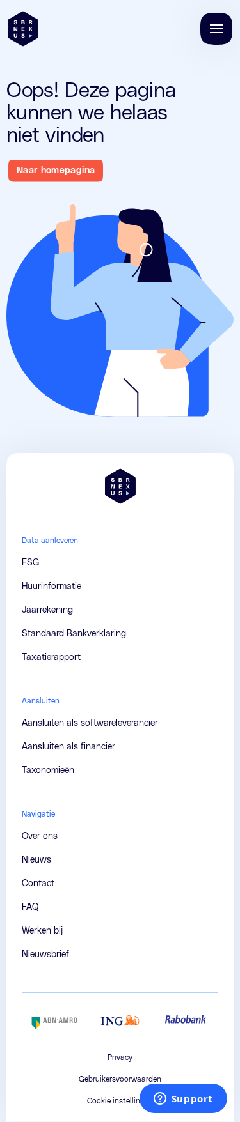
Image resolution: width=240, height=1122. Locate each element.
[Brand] (23, 29)
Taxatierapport (51, 657)
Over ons (40, 836)
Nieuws (36, 860)
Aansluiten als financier (68, 746)
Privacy (120, 1057)
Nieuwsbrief (47, 101)
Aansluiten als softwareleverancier (90, 723)
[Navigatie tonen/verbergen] (216, 29)
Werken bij (43, 76)
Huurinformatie (51, 586)
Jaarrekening (47, 610)
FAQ (30, 50)
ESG (30, 562)
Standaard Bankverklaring (74, 633)
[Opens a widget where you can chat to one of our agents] (183, 1100)
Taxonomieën (48, 770)
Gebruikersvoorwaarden (120, 1079)
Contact (38, 25)
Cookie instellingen (120, 1101)
